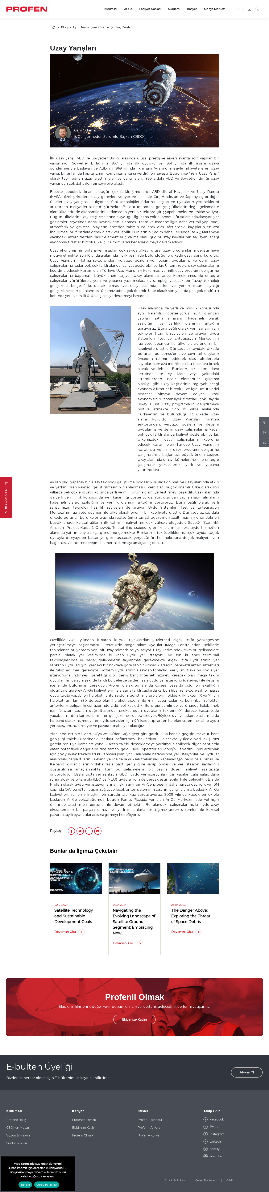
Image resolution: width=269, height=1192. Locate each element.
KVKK (229, 1180)
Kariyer (192, 9)
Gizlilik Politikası (174, 1180)
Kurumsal (110, 9)
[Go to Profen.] (54, 27)
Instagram (217, 1134)
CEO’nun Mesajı (17, 1128)
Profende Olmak (84, 1120)
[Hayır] (69, 1174)
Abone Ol (247, 1072)
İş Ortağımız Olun (6, 497)
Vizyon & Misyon (18, 1135)
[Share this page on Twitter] (80, 828)
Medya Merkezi (214, 9)
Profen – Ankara (149, 1128)
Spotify (215, 1149)
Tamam (25, 1184)
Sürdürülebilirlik (16, 1143)
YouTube (216, 1156)
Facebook (217, 1119)
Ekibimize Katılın (134, 1019)
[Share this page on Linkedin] (89, 828)
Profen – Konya (149, 1135)
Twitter (215, 1127)
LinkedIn (216, 1141)
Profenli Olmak (82, 1135)
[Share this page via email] (98, 828)
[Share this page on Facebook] (71, 828)
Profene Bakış (16, 1120)
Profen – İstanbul (150, 1120)
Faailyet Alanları (150, 9)
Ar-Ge (128, 9)
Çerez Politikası (205, 1180)
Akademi (174, 9)
